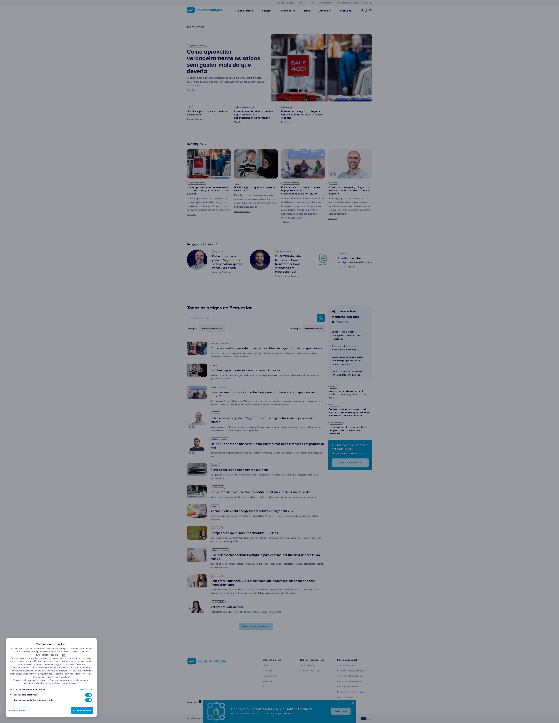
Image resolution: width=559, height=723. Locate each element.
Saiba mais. (74, 683)
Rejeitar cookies (17, 710)
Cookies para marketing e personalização (33, 700)
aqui (64, 654)
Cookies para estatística (25, 695)
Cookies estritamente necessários (30, 689)
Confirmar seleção (82, 710)
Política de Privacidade (59, 677)
